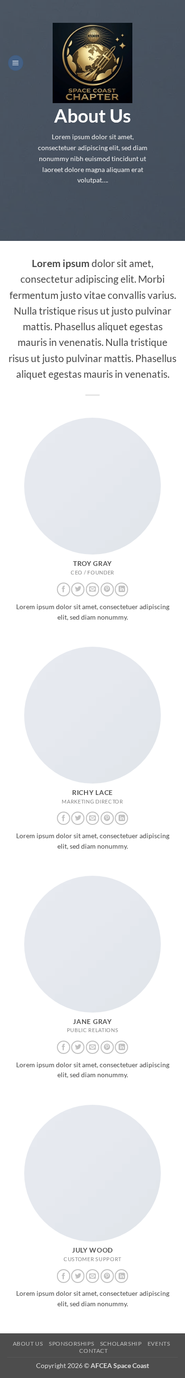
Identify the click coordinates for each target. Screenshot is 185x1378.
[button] (15, 63)
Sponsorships (71, 1343)
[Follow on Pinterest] (107, 589)
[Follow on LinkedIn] (121, 589)
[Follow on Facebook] (63, 589)
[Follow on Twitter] (77, 589)
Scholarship (121, 1343)
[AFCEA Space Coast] (92, 63)
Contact (93, 1350)
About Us (28, 1343)
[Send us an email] (92, 589)
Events (159, 1343)
